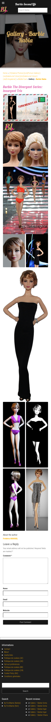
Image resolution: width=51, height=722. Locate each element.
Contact (7, 649)
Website (6, 610)
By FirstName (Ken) (11, 706)
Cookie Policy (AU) (11, 673)
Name (5, 588)
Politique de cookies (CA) (13, 670)
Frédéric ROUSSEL (10, 538)
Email (5, 599)
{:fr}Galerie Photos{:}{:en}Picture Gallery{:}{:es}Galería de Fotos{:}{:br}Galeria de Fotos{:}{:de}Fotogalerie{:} (21, 76)
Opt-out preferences (12, 664)
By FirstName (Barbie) (12, 703)
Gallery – (34, 703)
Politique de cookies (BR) (13, 667)
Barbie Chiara (43, 715)
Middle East (22, 79)
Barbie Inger (42, 709)
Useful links (8, 655)
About (6, 652)
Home (5, 73)
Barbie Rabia (31, 37)
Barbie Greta (42, 703)
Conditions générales (12, 676)
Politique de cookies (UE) (13, 658)
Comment (7, 556)
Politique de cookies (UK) (13, 661)
